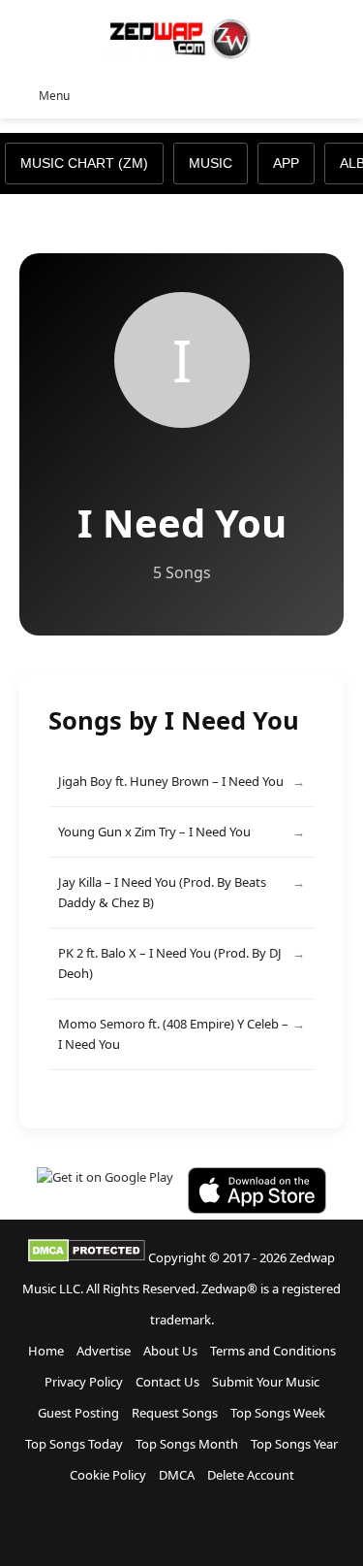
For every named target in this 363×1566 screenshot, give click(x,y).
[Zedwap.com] (182, 37)
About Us (170, 1350)
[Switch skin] (305, 94)
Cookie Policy (108, 1475)
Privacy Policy (84, 1381)
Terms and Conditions (273, 1350)
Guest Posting (78, 1412)
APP (286, 163)
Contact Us (167, 1381)
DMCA (177, 1475)
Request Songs (175, 1412)
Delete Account (250, 1475)
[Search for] (338, 94)
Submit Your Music (265, 1381)
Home (46, 1350)
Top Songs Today (74, 1443)
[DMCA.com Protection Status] (86, 1257)
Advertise (103, 1350)
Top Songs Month (187, 1443)
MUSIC (210, 163)
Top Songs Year (294, 1443)
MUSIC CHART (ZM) (84, 163)
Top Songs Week (277, 1412)
